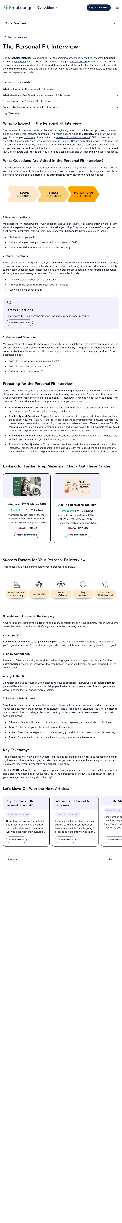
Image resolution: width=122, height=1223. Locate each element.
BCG (72, 140)
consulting (86, 57)
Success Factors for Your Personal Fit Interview (30, 107)
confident (48, 390)
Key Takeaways (11, 113)
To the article (16, 839)
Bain (63, 140)
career (64, 242)
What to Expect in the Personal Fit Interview (29, 89)
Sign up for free (98, 7)
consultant (51, 360)
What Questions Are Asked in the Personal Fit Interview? (36, 95)
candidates (20, 61)
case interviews (78, 61)
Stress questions (12, 262)
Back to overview (17, 37)
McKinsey (29, 137)
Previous (12, 859)
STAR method (73, 708)
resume (75, 223)
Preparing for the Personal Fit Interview (26, 101)
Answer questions (19, 322)
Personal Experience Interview (73, 137)
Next (112, 859)
